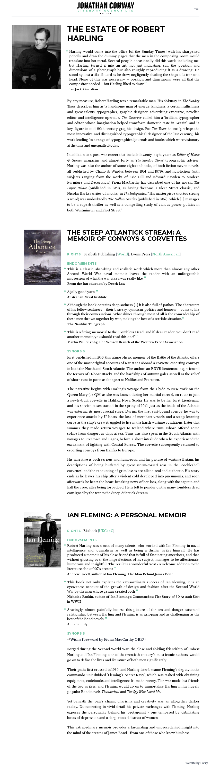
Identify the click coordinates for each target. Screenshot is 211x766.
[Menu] (196, 8)
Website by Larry (196, 763)
